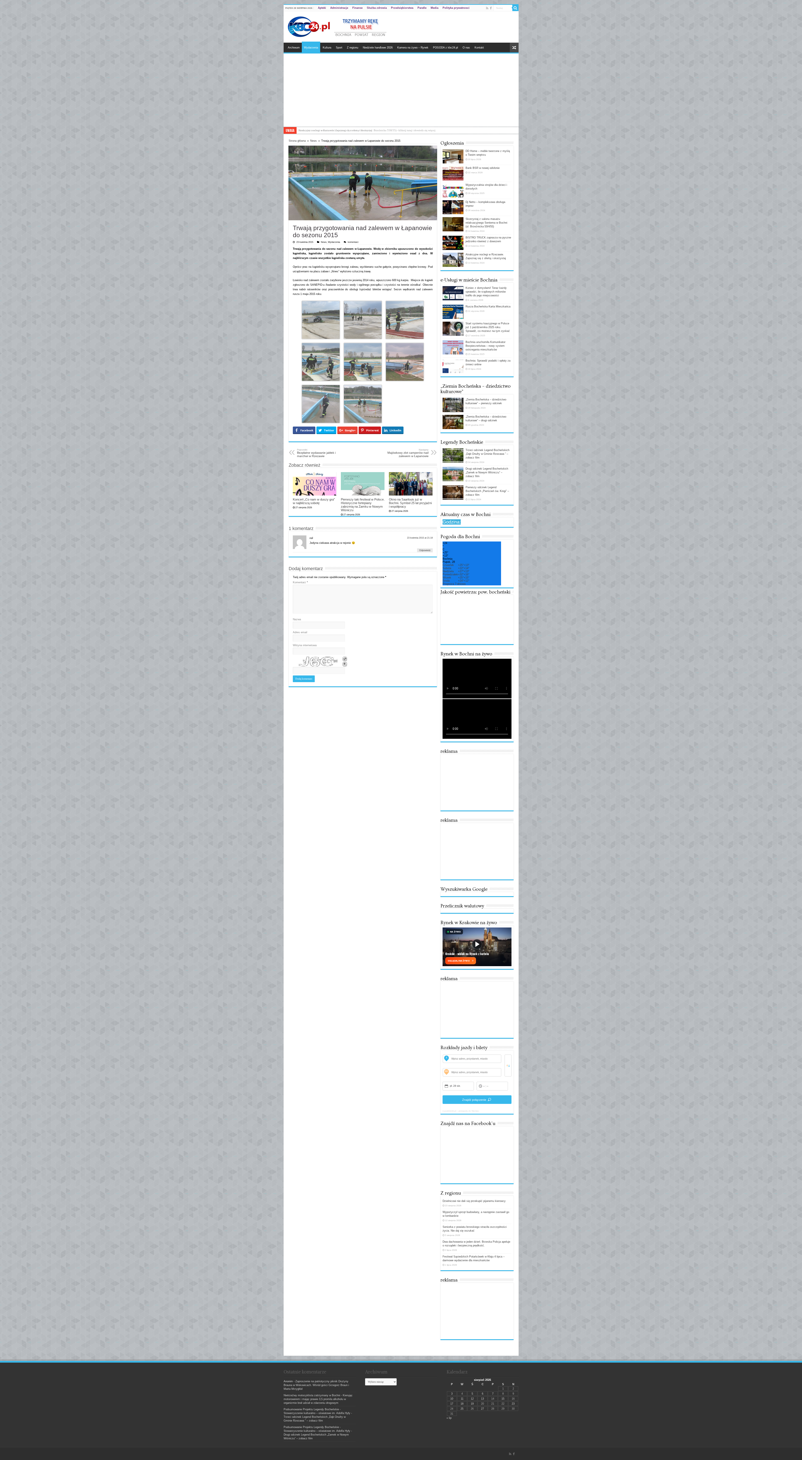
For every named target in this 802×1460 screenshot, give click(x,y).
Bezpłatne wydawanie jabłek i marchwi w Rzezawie (316, 453)
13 (482, 1398)
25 (462, 1408)
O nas (466, 47)
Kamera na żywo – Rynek (412, 47)
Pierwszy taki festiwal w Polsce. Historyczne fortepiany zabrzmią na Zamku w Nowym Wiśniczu (363, 505)
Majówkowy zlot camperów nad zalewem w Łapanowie (408, 453)
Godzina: (452, 522)
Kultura (327, 47)
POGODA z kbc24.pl (445, 47)
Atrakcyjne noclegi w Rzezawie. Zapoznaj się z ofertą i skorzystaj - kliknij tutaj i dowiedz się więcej (354, 130)
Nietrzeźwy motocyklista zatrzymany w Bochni (312, 1395)
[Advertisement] (401, 95)
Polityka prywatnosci (456, 7)
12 (472, 1398)
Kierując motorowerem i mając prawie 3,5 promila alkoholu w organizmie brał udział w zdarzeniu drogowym (318, 1399)
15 (502, 1398)
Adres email (300, 632)
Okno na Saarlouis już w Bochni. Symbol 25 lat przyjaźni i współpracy (410, 503)
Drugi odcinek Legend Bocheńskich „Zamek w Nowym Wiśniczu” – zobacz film (487, 472)
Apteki (322, 7)
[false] (508, 1066)
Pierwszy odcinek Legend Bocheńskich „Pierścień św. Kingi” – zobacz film (487, 491)
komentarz (353, 242)
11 (462, 1398)
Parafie (421, 7)
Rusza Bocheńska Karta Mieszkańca (488, 306)
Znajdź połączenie (474, 1099)
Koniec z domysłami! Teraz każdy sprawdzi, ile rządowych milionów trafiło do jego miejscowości (486, 291)
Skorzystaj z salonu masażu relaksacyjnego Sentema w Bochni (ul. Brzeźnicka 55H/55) (486, 222)
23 (513, 1403)
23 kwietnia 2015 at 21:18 (420, 537)
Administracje (339, 7)
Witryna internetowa (305, 645)
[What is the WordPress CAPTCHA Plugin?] (317, 662)
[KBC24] (338, 26)
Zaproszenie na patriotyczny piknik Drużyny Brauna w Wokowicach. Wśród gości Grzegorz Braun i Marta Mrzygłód (316, 1385)
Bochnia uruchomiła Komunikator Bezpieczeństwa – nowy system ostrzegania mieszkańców (485, 345)
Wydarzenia (311, 47)
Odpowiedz (425, 550)
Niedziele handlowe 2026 (378, 47)
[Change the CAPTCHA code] (345, 659)
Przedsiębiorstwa (402, 7)
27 (482, 1408)
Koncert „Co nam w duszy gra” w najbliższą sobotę (314, 501)
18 (462, 1403)
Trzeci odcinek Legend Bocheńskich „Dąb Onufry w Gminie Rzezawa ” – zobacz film (487, 453)
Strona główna (297, 140)
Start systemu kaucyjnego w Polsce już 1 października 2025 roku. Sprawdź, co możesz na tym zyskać (488, 327)
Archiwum (294, 47)
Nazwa (297, 619)
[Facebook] (491, 8)
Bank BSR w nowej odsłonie (483, 167)
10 (451, 1398)
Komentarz (300, 582)
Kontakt (479, 47)
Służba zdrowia (377, 7)
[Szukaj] (515, 8)
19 (472, 1403)
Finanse (357, 7)
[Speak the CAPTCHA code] (345, 664)
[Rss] (487, 8)
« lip (449, 1417)
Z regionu (352, 47)
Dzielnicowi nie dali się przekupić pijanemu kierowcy (474, 1201)
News (313, 140)
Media (434, 7)
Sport (339, 47)
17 (451, 1403)
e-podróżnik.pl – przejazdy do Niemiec (461, 1111)
